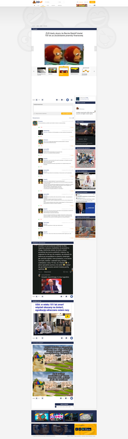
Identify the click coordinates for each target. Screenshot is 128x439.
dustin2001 (46, 149)
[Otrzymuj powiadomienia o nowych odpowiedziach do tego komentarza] (73, 139)
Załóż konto (86, 2)
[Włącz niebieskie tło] (94, 5)
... (71, 406)
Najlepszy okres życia (39, 243)
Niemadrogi (46, 130)
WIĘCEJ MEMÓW (64, 404)
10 (69, 406)
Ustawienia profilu (56, 430)
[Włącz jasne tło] (92, 5)
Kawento (40, 121)
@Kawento (46, 132)
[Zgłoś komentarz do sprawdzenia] (71, 121)
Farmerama (44, 426)
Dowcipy (53, 5)
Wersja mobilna (35, 426)
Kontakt (66, 426)
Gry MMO (45, 425)
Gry (38, 5)
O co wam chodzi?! (38, 343)
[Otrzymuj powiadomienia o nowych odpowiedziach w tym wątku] (73, 121)
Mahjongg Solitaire (36, 432)
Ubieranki (60, 5)
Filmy (48, 5)
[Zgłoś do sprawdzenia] (72, 100)
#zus (88, 99)
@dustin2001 (46, 160)
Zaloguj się (81, 2)
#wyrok (85, 99)
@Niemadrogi (46, 141)
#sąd (83, 99)
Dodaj (92, 2)
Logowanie (55, 428)
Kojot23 (45, 158)
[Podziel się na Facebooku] (68, 100)
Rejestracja (55, 427)
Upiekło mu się (37, 301)
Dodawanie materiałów (57, 429)
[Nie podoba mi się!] (44, 100)
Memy (43, 5)
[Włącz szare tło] (93, 5)
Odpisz (72, 127)
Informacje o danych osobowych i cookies (68, 431)
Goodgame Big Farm (46, 432)
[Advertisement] (64, 86)
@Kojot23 (45, 171)
